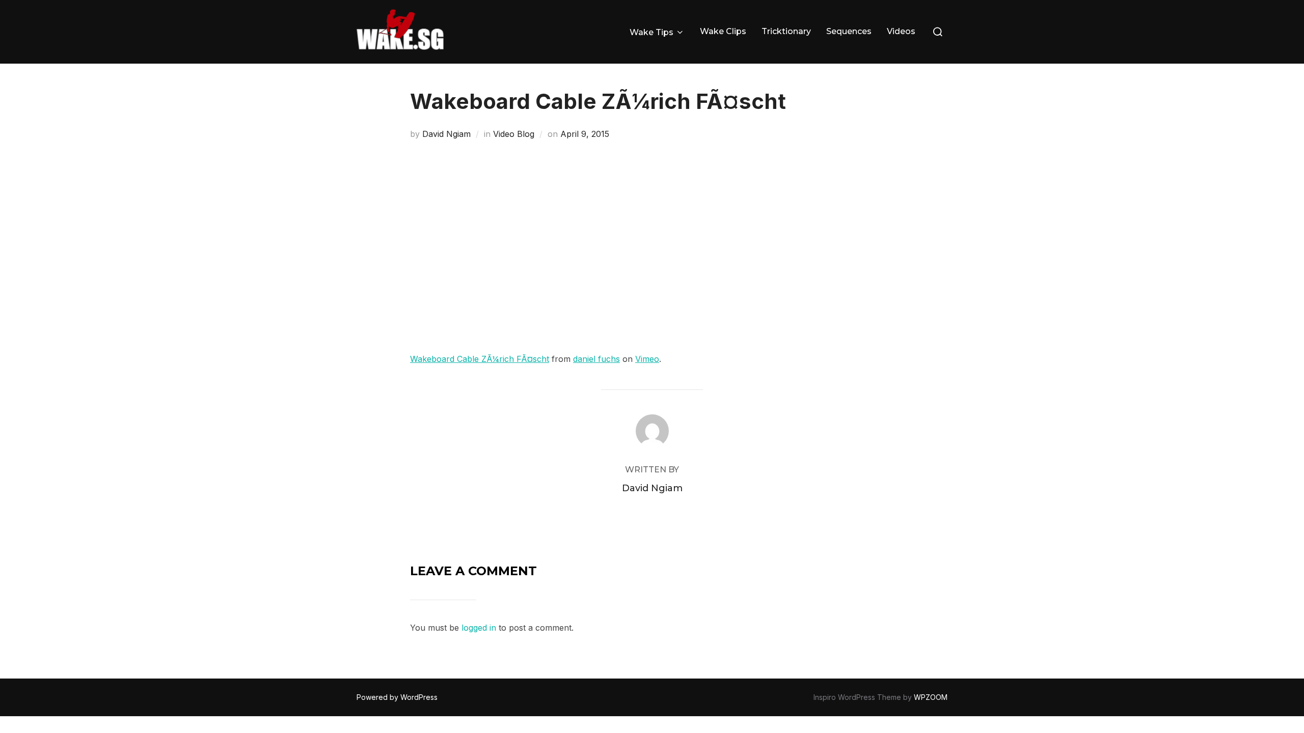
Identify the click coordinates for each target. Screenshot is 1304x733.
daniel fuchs (596, 359)
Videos (901, 31)
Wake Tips (651, 32)
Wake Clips (723, 31)
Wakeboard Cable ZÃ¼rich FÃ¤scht (479, 359)
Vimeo (647, 359)
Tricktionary (786, 31)
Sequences (849, 31)
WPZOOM (930, 697)
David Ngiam (446, 134)
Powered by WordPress (397, 697)
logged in (478, 628)
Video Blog (513, 134)
